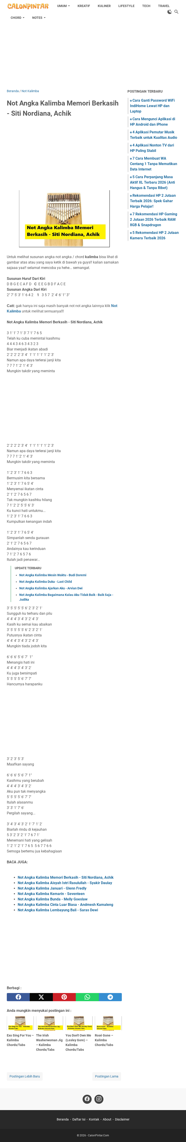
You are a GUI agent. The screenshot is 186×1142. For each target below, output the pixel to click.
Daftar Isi (78, 1119)
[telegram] (110, 997)
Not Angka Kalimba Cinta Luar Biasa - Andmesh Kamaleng (65, 904)
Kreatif (84, 6)
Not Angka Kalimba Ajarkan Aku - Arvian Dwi (51, 588)
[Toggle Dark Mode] (169, 11)
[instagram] (98, 1099)
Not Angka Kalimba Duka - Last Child (45, 581)
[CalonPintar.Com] (28, 6)
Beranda (63, 1119)
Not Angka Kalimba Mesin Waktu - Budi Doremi (52, 575)
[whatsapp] (87, 997)
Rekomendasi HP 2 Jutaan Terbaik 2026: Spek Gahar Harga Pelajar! (153, 201)
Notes (37, 17)
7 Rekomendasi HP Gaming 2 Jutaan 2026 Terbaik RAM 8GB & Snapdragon (153, 219)
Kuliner (104, 6)
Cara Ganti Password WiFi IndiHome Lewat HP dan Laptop (152, 105)
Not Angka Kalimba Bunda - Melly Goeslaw (53, 899)
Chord (16, 17)
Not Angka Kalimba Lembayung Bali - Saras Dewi (58, 910)
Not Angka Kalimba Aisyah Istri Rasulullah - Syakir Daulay (65, 883)
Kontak (94, 1119)
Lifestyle (126, 6)
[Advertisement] (93, 50)
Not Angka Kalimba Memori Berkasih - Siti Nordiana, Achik (66, 877)
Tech (146, 6)
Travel (164, 6)
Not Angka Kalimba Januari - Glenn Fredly (52, 888)
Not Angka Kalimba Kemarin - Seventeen (51, 894)
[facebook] (18, 997)
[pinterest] (64, 997)
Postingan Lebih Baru (25, 1076)
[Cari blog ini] (176, 11)
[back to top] (176, 1131)
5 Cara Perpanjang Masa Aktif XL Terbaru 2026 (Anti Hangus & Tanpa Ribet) (152, 182)
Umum (62, 6)
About (107, 1119)
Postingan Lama (106, 1076)
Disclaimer (122, 1119)
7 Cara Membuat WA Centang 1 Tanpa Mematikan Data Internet (153, 163)
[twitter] (41, 997)
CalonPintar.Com (98, 1135)
